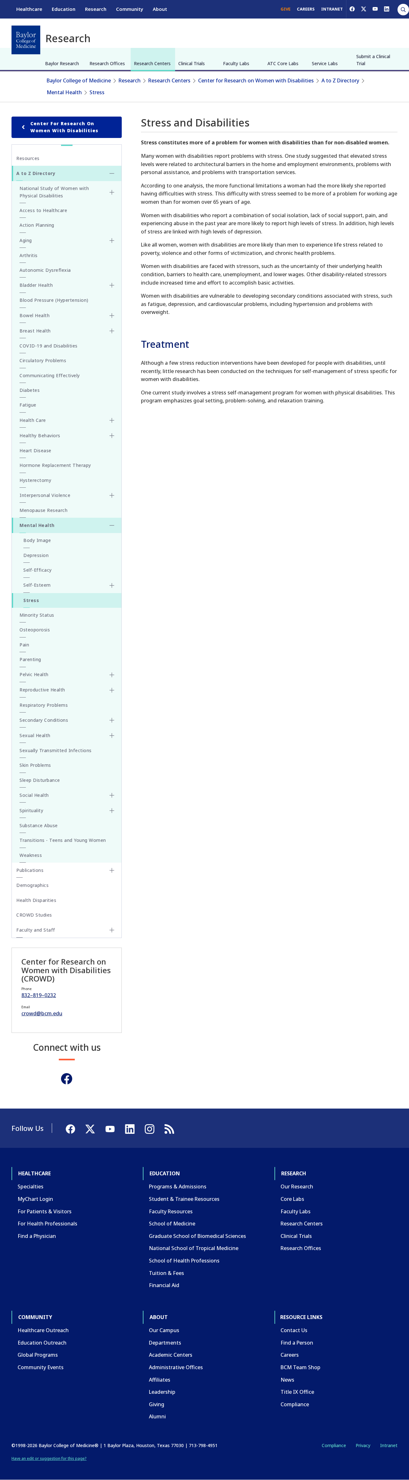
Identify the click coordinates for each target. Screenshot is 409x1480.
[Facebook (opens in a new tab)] (352, 9)
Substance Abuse (38, 825)
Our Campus (164, 1330)
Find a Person (297, 1342)
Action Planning (36, 225)
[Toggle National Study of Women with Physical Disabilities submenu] (111, 192)
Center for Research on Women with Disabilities (256, 80)
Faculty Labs (236, 63)
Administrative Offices (176, 1367)
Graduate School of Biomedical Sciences (197, 1236)
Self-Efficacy (37, 570)
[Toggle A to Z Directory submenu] (111, 173)
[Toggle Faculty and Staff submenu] (111, 930)
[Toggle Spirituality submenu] (111, 810)
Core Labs (292, 1198)
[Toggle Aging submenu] (111, 240)
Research (95, 9)
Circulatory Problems (42, 360)
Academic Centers (170, 1354)
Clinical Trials (191, 63)
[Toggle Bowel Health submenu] (111, 315)
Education (63, 9)
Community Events (41, 1367)
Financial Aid (164, 1285)
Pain (24, 645)
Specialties (30, 1186)
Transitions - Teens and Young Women (62, 840)
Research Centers (152, 63)
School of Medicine (172, 1223)
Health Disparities (36, 900)
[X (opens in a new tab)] (363, 9)
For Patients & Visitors (45, 1211)
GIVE (285, 9)
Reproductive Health (42, 690)
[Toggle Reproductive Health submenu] (111, 690)
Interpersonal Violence (44, 495)
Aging (25, 240)
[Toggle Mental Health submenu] (111, 525)
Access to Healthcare (43, 210)
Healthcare (29, 9)
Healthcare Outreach (43, 1330)
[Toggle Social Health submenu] (111, 795)
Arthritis (28, 255)
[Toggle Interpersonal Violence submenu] (111, 495)
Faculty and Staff (35, 930)
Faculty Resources (171, 1211)
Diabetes (29, 390)
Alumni (157, 1416)
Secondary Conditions (43, 720)
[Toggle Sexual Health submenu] (111, 735)
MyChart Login (35, 1198)
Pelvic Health (34, 674)
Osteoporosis (34, 630)
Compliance (295, 1404)
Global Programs (38, 1354)
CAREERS (306, 9)
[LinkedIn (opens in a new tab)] (386, 9)
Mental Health (64, 92)
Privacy (363, 1445)
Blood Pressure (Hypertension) (54, 300)
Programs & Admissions (177, 1186)
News (287, 1379)
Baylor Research (62, 63)
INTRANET (332, 9)
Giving (156, 1404)
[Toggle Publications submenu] (111, 870)
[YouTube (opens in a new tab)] (375, 9)
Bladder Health (36, 285)
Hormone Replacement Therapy (55, 465)
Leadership (162, 1391)
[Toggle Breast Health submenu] (111, 331)
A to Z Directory (340, 80)
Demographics (32, 885)
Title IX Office (297, 1391)
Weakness (30, 855)
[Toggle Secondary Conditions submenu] (111, 720)
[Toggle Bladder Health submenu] (111, 285)
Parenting (30, 659)
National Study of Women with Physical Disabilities (54, 191)
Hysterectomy (35, 480)
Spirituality (31, 810)
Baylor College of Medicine (79, 80)
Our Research (297, 1186)
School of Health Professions (184, 1260)
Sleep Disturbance (39, 780)
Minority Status (36, 615)
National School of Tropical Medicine (193, 1248)
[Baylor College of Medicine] (26, 40)
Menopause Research (43, 510)
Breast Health (35, 331)
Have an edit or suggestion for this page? (49, 1458)
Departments (165, 1342)
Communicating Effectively (49, 375)
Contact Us (294, 1330)
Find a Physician (37, 1236)
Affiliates (159, 1379)
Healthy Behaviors (39, 435)
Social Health (34, 795)
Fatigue (27, 405)
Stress (96, 92)
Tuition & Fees (166, 1273)
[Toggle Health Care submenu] (111, 420)
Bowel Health (34, 315)
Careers (290, 1354)
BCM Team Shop (300, 1367)
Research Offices (107, 63)
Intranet (388, 1445)
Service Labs (325, 63)
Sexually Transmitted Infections (55, 750)
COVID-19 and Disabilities (48, 346)
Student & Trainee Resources (184, 1198)
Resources (28, 158)
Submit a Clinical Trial (373, 59)
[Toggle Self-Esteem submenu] (111, 585)
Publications (29, 870)
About (160, 9)
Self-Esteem (37, 585)
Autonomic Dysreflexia (45, 270)
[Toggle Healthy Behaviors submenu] (111, 435)
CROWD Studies (34, 915)
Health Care (32, 420)
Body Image (37, 540)
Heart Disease (35, 450)
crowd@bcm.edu (41, 1013)
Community (129, 9)
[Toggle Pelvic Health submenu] (111, 675)
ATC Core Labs (282, 63)
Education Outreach (42, 1342)
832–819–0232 (38, 995)
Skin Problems (35, 765)
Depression (36, 555)
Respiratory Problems (43, 705)
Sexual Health (34, 735)
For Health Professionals (47, 1223)
